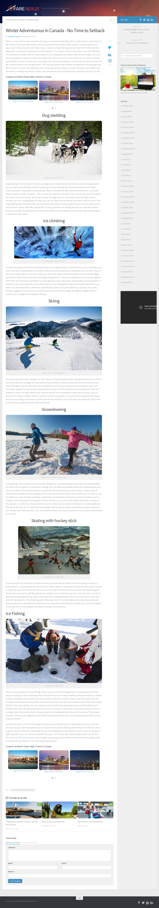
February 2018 (128, 250)
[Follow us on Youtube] (148, 19)
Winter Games (33, 20)
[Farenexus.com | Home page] (22, 8)
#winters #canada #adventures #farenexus (22, 790)
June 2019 (126, 165)
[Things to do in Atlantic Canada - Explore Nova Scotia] (24, 810)
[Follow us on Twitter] (144, 19)
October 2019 (127, 143)
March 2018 (127, 245)
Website (11, 872)
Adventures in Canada (15, 20)
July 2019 (126, 159)
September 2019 (128, 149)
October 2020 (127, 106)
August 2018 (127, 218)
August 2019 (127, 154)
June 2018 (126, 229)
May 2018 (126, 234)
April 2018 (126, 240)
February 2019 (128, 186)
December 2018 (128, 197)
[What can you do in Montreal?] (59, 810)
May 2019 (126, 170)
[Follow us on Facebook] (140, 19)
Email (64, 863)
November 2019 (128, 138)
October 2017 (127, 272)
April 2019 (126, 175)
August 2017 (127, 282)
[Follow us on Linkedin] (151, 19)
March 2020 (127, 117)
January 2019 (127, 191)
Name (10, 863)
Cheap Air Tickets (16, 737)
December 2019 (128, 133)
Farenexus (48, 734)
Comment (11, 847)
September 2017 (128, 277)
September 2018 (128, 213)
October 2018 (127, 207)
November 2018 (128, 202)
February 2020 (128, 122)
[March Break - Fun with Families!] (95, 810)
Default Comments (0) (13, 842)
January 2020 (127, 127)
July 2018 (126, 223)
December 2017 (128, 261)
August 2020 (127, 111)
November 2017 (128, 266)
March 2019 (127, 181)
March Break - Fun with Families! (90, 821)
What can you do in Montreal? (53, 821)
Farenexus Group (14, 37)
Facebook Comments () (29, 842)
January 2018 (127, 256)
